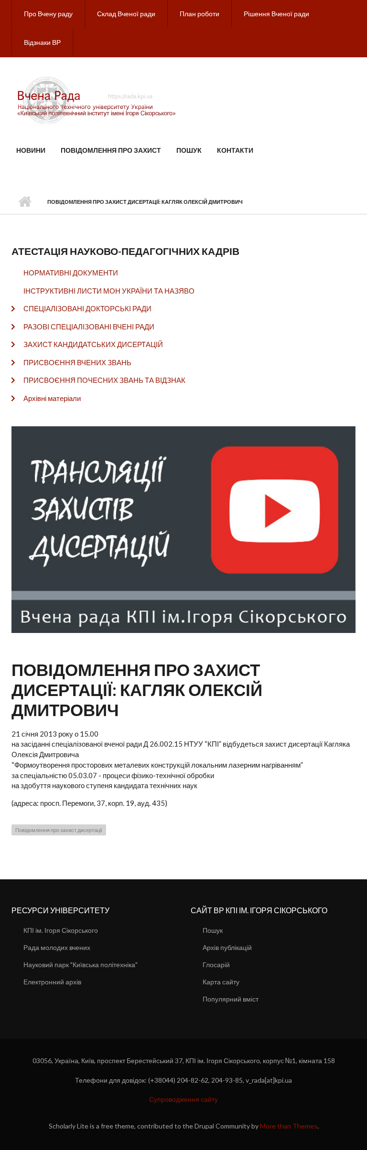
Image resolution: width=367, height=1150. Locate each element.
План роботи (199, 14)
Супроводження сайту (183, 1099)
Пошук (189, 150)
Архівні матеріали (52, 398)
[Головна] (97, 99)
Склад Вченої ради (126, 14)
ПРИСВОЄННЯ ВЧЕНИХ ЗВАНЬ (77, 362)
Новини (30, 150)
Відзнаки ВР (42, 42)
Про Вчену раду (48, 14)
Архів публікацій (227, 947)
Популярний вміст (231, 999)
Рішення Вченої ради (276, 14)
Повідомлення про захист (111, 150)
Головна (24, 202)
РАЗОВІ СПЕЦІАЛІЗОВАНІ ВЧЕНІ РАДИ (88, 326)
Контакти (235, 150)
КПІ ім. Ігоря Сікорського (60, 930)
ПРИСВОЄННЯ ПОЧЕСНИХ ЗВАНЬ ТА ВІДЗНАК (104, 380)
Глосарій (216, 964)
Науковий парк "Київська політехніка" (80, 964)
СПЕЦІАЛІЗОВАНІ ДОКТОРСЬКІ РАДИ (87, 308)
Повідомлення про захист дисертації (58, 830)
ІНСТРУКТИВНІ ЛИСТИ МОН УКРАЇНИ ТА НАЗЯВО (108, 290)
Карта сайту (221, 982)
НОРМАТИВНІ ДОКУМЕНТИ (70, 272)
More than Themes (288, 1126)
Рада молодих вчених (56, 947)
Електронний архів (52, 982)
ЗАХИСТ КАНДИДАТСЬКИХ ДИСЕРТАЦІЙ (93, 344)
